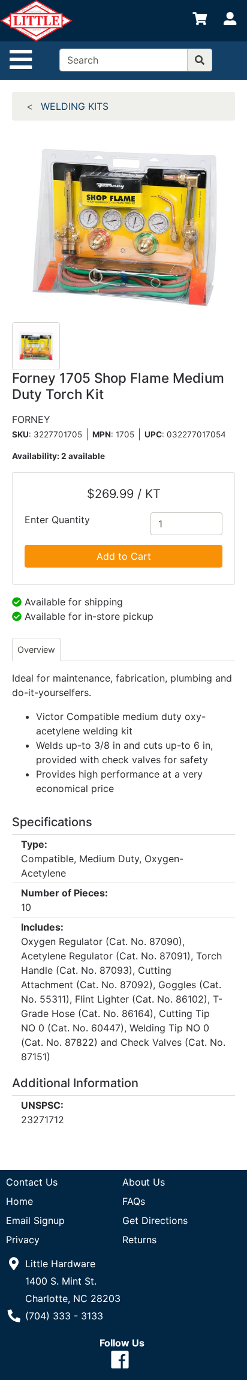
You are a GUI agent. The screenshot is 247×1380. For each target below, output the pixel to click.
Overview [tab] (36, 649)
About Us (143, 1182)
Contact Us (32, 1182)
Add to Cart (124, 556)
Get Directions (155, 1220)
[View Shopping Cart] (199, 21)
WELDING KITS (75, 106)
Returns (139, 1240)
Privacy (23, 1240)
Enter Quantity (57, 520)
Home (19, 1201)
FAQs (133, 1201)
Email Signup (35, 1220)
